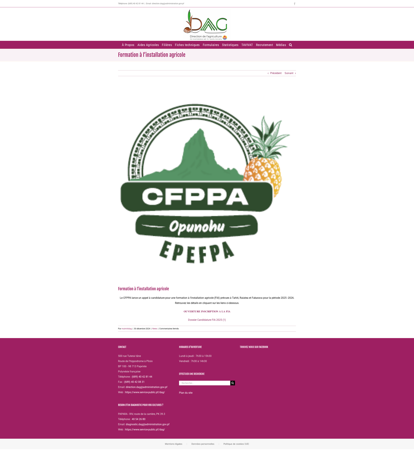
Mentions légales (173, 444)
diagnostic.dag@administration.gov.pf (147, 424)
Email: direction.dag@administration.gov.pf (165, 3)
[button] (291, 45)
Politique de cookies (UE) (236, 444)
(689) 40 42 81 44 (142, 376)
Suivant (289, 73)
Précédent (276, 73)
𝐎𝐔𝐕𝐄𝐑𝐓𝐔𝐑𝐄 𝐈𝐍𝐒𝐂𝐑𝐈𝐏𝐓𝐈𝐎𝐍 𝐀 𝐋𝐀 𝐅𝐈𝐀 (207, 311)
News (154, 329)
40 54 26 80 (138, 419)
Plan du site (185, 392)
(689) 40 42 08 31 (134, 381)
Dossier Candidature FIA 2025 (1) (207, 319)
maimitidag (127, 329)
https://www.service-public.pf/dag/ (145, 392)
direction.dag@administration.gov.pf (146, 387)
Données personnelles (202, 444)
